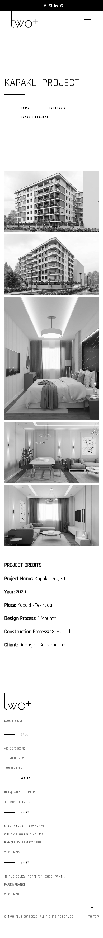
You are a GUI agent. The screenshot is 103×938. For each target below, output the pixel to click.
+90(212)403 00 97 (14, 749)
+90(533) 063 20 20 (14, 758)
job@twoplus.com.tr (19, 802)
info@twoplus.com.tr (19, 792)
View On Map (12, 852)
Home (25, 107)
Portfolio (57, 107)
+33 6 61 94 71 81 (13, 768)
